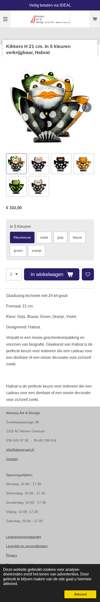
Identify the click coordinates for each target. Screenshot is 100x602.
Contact (12, 459)
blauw (77, 237)
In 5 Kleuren (20, 226)
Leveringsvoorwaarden (23, 537)
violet (44, 237)
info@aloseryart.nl (20, 450)
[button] (16, 163)
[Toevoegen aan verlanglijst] (88, 274)
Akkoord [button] (80, 594)
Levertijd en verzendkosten (27, 546)
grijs (60, 237)
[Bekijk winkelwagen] (94, 19)
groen (18, 250)
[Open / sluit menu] (5, 19)
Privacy (11, 555)
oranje (37, 250)
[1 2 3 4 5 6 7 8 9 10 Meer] (14, 274)
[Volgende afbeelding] (87, 107)
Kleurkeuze (22, 237)
